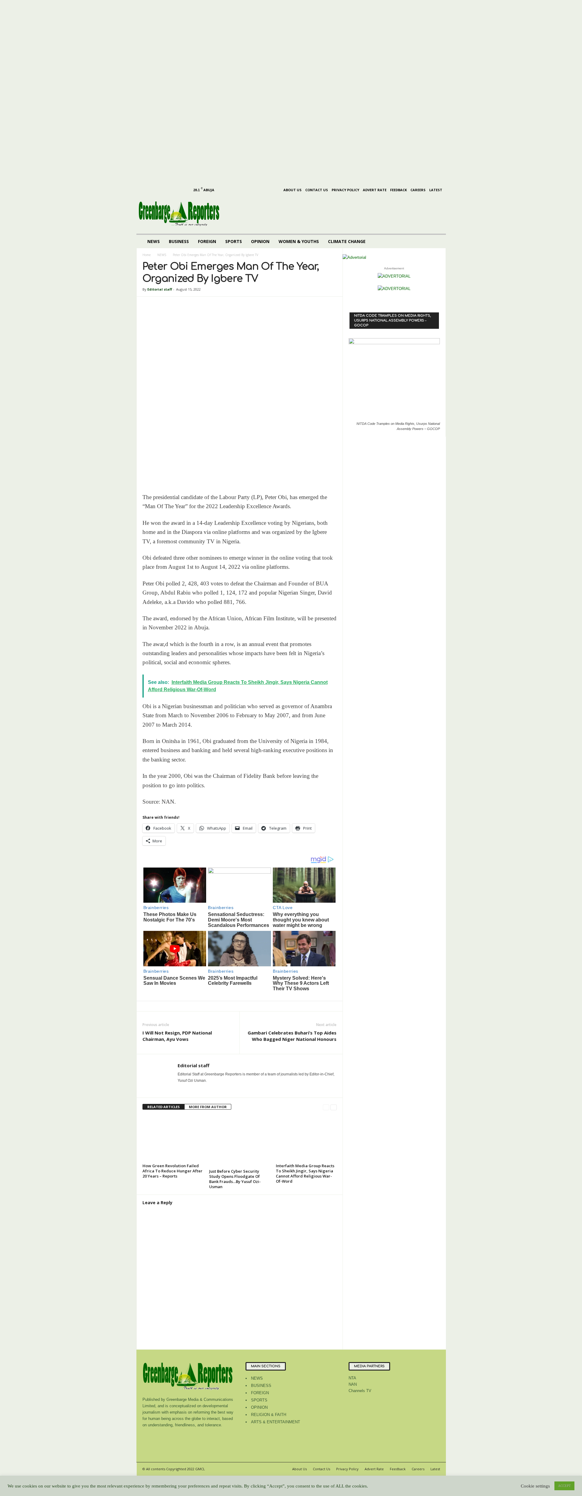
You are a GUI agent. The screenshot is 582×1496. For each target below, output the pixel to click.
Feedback (398, 190)
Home (146, 255)
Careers (418, 190)
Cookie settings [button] (535, 1486)
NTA (352, 1378)
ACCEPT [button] (564, 1486)
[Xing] (181, 1089)
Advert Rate (374, 190)
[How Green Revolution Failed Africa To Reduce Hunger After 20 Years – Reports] (172, 1138)
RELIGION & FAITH (268, 1414)
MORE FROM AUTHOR (208, 1107)
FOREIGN (207, 241)
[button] (436, 241)
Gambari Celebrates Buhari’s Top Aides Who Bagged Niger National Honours (292, 1036)
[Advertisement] (249, 100)
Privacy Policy (345, 190)
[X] (181, 4)
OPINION (260, 241)
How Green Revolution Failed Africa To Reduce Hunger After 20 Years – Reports (172, 1171)
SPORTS (233, 241)
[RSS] (172, 4)
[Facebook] (143, 4)
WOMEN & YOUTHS (299, 241)
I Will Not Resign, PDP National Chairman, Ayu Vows (177, 1036)
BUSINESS (179, 241)
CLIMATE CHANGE (347, 241)
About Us (292, 190)
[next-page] (333, 1107)
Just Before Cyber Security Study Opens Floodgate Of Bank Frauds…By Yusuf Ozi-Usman (235, 1178)
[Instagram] (153, 4)
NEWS (153, 241)
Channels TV (360, 1390)
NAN (353, 1384)
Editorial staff (159, 289)
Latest (435, 190)
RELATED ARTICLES (163, 1107)
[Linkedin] (162, 4)
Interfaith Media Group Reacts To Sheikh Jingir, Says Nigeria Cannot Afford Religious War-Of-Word (305, 1173)
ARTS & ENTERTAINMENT (275, 1422)
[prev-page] (326, 1107)
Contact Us (316, 190)
